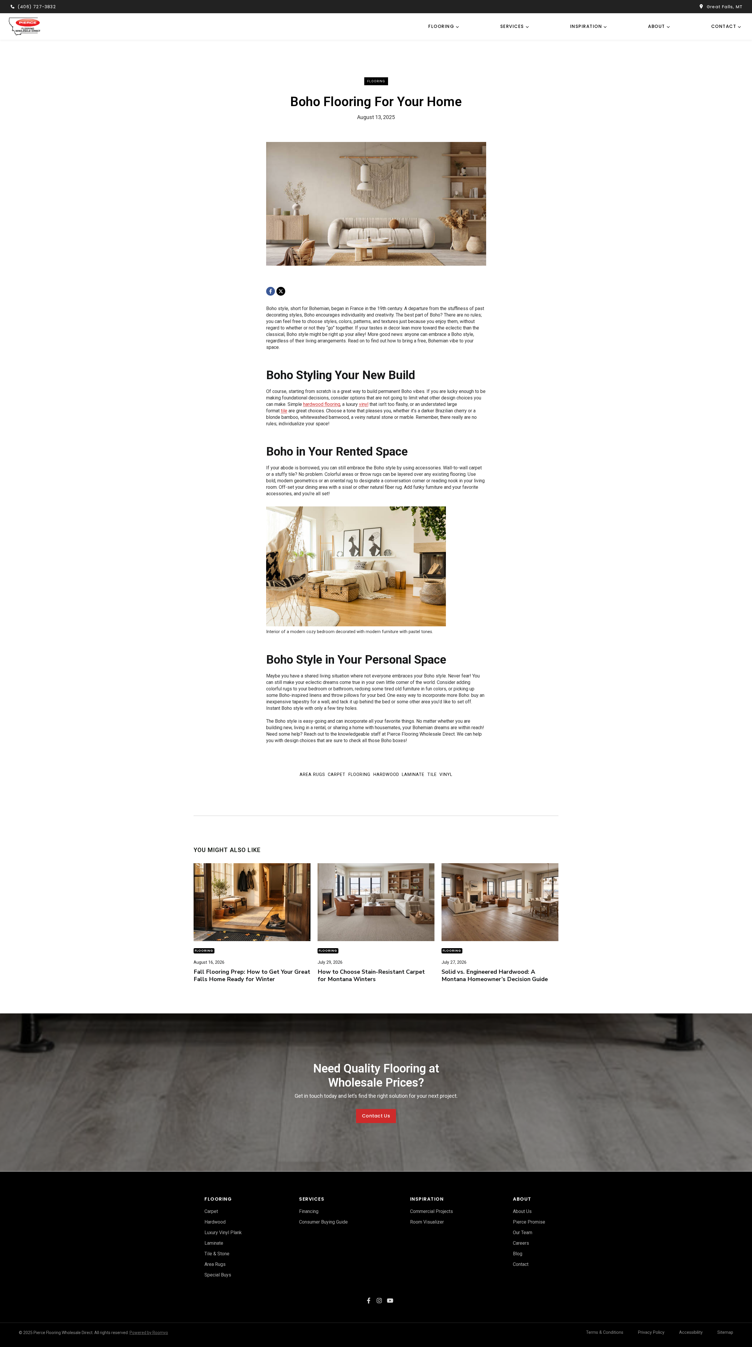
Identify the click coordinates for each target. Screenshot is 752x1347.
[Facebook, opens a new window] (270, 291)
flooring (441, 26)
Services (512, 26)
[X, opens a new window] (280, 291)
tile (284, 411)
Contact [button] (723, 26)
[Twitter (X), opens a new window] (390, 1300)
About (656, 26)
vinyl (363, 404)
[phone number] (12, 7)
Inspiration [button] (586, 26)
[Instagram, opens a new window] (379, 1301)
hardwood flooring (321, 404)
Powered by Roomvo (149, 1332)
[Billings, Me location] (701, 6)
